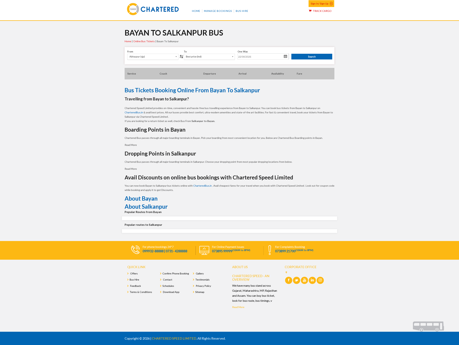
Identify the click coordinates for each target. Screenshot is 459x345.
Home (196, 10)
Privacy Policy (203, 285)
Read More (238, 307)
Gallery (199, 273)
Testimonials (202, 279)
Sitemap (199, 291)
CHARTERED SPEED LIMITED (174, 338)
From (130, 51)
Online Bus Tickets (144, 41)
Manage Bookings (218, 10)
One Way (243, 51)
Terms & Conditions (141, 291)
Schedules (168, 285)
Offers (134, 273)
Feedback (135, 285)
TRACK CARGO (322, 10)
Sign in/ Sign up (319, 3)
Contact (167, 279)
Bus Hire (242, 10)
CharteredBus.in (134, 112)
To (185, 51)
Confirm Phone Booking (175, 273)
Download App (170, 291)
